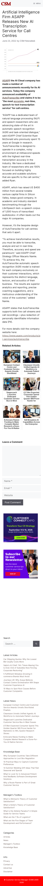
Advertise (7, 868)
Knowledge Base (10, 847)
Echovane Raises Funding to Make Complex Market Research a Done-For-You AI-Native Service (20, 739)
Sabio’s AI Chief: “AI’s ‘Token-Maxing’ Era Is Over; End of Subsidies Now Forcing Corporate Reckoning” (20, 668)
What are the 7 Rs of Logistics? (17, 817)
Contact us (8, 864)
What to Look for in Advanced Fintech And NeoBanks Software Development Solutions (20, 776)
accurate (19, 101)
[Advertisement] (21, 607)
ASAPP (6, 80)
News (5, 840)
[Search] (36, 644)
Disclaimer (7, 871)
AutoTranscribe (11, 97)
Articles (6, 837)
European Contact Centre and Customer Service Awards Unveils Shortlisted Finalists (21, 707)
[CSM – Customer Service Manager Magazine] (6, 3)
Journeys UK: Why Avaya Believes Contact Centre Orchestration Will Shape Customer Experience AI (21, 682)
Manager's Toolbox (11, 844)
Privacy (6, 861)
